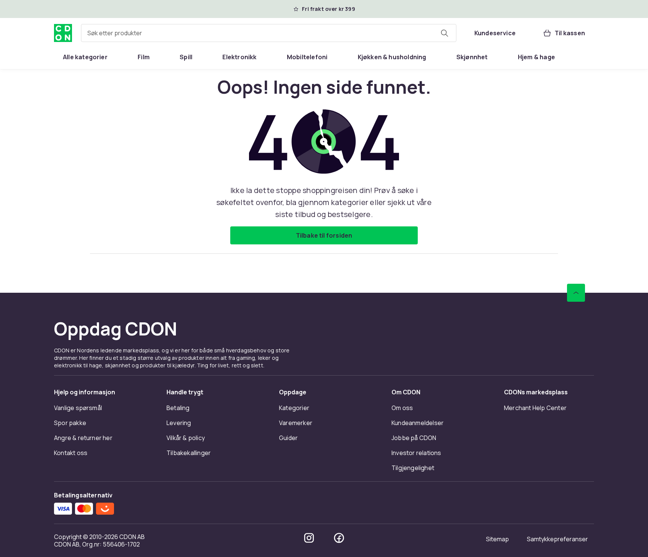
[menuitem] (85, 57)
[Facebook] (339, 538)
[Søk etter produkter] (444, 33)
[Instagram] (309, 538)
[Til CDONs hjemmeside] (63, 33)
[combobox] (268, 33)
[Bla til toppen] (576, 293)
